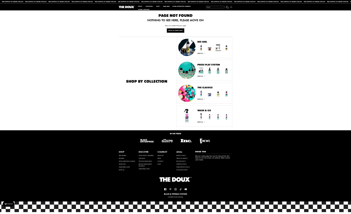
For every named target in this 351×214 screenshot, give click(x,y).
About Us (160, 155)
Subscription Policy (183, 167)
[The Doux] (127, 7)
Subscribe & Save (124, 167)
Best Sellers (122, 155)
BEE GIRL (202, 42)
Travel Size (122, 164)
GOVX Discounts (181, 170)
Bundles (121, 158)
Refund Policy (181, 161)
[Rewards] (8, 204)
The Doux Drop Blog (145, 161)
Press (159, 158)
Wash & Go (204, 111)
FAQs (159, 164)
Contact (160, 161)
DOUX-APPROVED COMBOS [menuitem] (181, 6)
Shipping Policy (181, 164)
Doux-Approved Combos (127, 161)
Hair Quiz (142, 158)
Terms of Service (181, 158)
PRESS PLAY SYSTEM (208, 65)
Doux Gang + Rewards (146, 155)
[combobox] (215, 7)
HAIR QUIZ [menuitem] (166, 6)
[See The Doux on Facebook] (165, 189)
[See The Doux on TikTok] (181, 189)
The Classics (205, 88)
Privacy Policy (181, 155)
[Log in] (231, 7)
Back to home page (175, 30)
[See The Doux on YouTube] (186, 189)
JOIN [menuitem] (157, 6)
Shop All (121, 170)
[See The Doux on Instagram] (175, 189)
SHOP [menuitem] (140, 6)
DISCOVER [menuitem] (149, 6)
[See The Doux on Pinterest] (170, 189)
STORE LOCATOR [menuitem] (143, 9)
